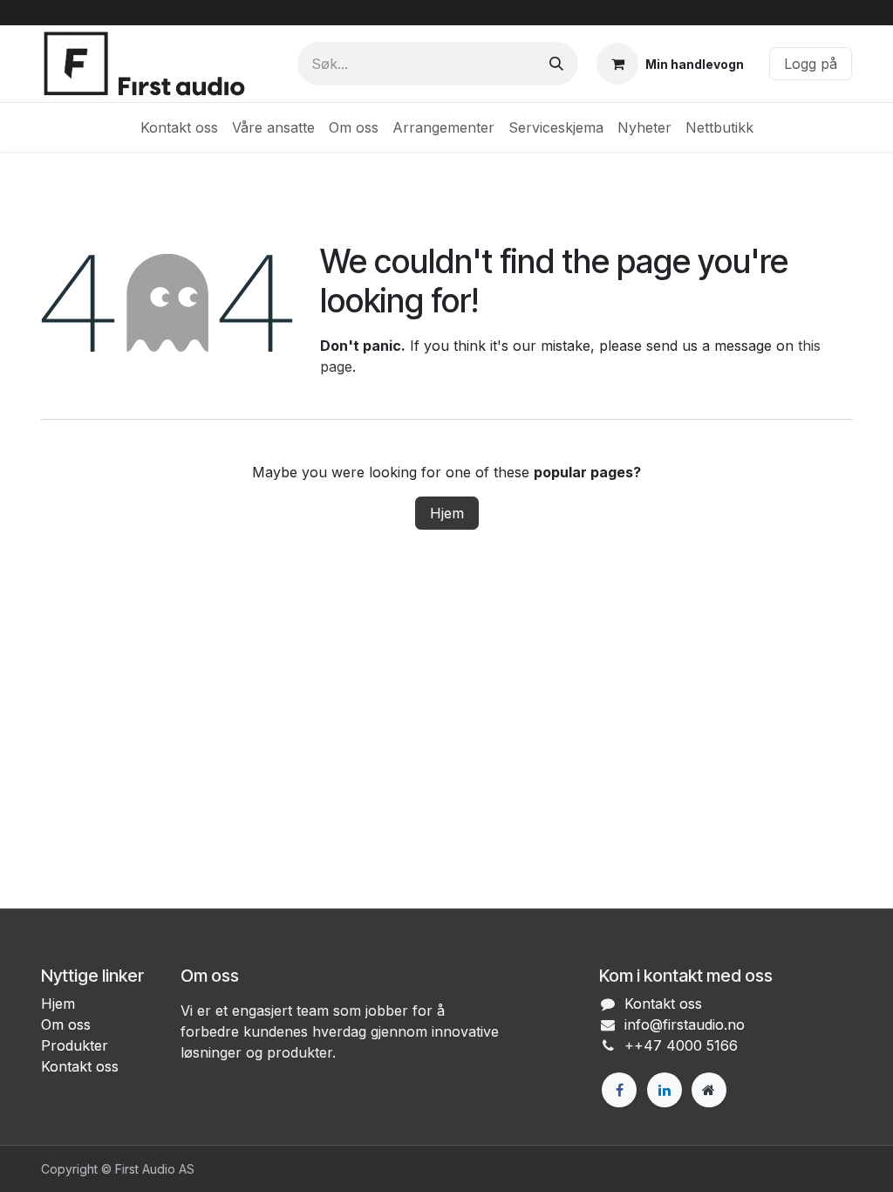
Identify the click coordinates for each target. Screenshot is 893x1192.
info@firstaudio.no (684, 1024)
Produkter (74, 1045)
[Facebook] (619, 1089)
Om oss (66, 1024)
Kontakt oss (80, 1066)
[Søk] (556, 64)
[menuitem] (179, 127)
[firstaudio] (709, 1089)
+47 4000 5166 (686, 1045)
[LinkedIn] (664, 1089)
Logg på (810, 63)
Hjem (447, 513)
